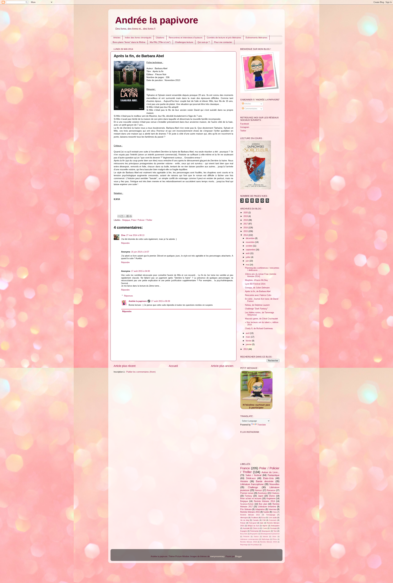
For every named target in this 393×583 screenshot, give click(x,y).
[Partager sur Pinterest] (130, 216)
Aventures (262, 493)
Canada (256, 520)
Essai (263, 517)
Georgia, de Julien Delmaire (257, 288)
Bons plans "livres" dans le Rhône (129, 42)
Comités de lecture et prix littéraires (224, 37)
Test (275, 531)
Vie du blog (244, 520)
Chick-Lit (256, 528)
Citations (160, 37)
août (248, 253)
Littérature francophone (252, 484)
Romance (271, 490)
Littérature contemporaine (249, 539)
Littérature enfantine (267, 507)
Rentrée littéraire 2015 (250, 512)
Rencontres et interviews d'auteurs (185, 37)
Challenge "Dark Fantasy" (256, 309)
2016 (245, 228)
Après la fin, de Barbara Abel (257, 291)
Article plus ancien (222, 365)
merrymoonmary (217, 556)
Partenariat (254, 531)
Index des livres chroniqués (138, 37)
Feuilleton (254, 517)
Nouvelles (274, 484)
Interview (272, 509)
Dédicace (251, 478)
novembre (250, 242)
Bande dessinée (264, 481)
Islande (265, 536)
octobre (249, 246)
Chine (274, 512)
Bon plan (263, 504)
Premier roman (246, 493)
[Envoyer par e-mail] (119, 216)
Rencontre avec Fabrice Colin (258, 295)
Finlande (246, 536)
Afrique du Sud (253, 526)
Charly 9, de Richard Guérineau (259, 328)
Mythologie (266, 539)
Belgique (126, 220)
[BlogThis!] (121, 216)
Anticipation (275, 526)
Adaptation (260, 509)
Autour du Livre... (270, 472)
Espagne (243, 531)
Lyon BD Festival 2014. (255, 284)
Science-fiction (246, 504)
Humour (258, 490)
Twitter (243, 131)
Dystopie (273, 528)
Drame (272, 496)
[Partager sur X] (124, 216)
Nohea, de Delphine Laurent (257, 305)
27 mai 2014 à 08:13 (135, 235)
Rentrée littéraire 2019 (268, 542)
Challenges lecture (184, 42)
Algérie (264, 526)
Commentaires (250, 109)
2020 (245, 213)
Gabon (256, 536)
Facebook (244, 124)
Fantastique (273, 475)
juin (247, 261)
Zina (123, 235)
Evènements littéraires (256, 37)
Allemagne (244, 517)
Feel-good (252, 523)
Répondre (125, 243)
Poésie (242, 523)
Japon (260, 496)
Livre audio (273, 517)
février (249, 341)
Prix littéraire (246, 509)
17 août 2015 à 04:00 (140, 271)
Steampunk (266, 531)
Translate (261, 425)
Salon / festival (253, 475)
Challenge (253, 487)
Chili (263, 520)
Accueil (173, 365)
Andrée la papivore (156, 20)
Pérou (275, 539)
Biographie (254, 534)
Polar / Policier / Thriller (141, 220)
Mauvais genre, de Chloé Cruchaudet (261, 319)
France (245, 468)
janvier (249, 344)
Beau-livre (243, 534)
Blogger (238, 556)
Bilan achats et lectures (251, 498)
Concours (272, 520)
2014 (245, 235)
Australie (246, 528)
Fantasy (248, 496)
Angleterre (270, 498)
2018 (245, 220)
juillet (248, 257)
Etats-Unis (268, 478)
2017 (245, 224)
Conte (265, 528)
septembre (251, 250)
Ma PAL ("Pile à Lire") (160, 42)
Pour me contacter (223, 42)
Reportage (244, 544)
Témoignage (270, 515)
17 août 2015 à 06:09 (160, 301)
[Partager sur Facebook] (127, 216)
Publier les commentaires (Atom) (141, 372)
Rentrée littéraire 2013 (250, 515)
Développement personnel (270, 534)
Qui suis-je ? (204, 42)
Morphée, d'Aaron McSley (256, 280)
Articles (116, 37)
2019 (245, 216)
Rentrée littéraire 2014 (264, 501)
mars (248, 337)
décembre (250, 238)
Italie (261, 523)
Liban (274, 536)
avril (248, 333)
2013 (245, 349)
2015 (245, 231)
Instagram (244, 127)
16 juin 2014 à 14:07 (140, 252)
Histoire (244, 481)
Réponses (128, 296)
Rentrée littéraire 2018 (248, 542)
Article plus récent (125, 365)
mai (248, 265)
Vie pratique (255, 544)
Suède (266, 512)
